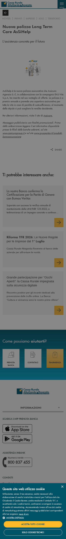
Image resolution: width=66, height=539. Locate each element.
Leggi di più (24, 514)
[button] (33, 518)
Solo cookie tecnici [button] (33, 532)
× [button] (62, 487)
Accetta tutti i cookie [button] (33, 524)
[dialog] (33, 511)
